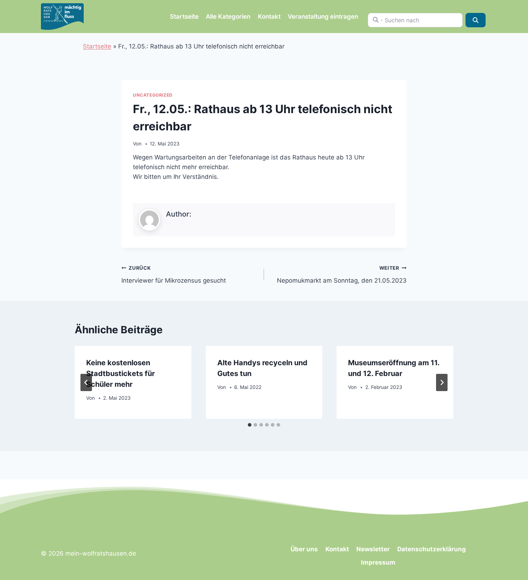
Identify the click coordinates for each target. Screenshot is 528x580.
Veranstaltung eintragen (323, 16)
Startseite (184, 16)
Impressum (378, 562)
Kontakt (269, 16)
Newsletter (373, 549)
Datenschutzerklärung (431, 549)
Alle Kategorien (228, 16)
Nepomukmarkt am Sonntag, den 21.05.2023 (342, 274)
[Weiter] (442, 382)
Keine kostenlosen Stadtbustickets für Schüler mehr (120, 373)
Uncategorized (153, 95)
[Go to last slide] (86, 382)
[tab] (249, 425)
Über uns (304, 549)
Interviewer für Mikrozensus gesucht (173, 274)
